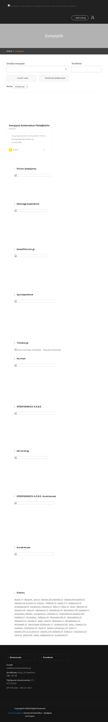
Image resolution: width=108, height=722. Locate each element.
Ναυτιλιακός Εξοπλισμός (40, 624)
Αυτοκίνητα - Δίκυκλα (41, 606)
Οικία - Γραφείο (77, 624)
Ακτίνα (10, 86)
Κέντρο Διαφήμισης (15, 713)
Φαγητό (27, 635)
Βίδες (56, 606)
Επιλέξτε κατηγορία (15, 63)
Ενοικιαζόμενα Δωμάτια (71, 613)
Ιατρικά (32, 621)
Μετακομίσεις (72, 621)
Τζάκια (68, 631)
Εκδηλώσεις (41, 610)
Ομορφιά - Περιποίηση (25, 628)
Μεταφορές (20, 624)
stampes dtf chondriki (52, 599)
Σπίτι (72, 628)
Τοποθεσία (77, 63)
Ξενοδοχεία (61, 624)
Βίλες (65, 606)
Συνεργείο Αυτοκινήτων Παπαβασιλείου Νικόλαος (36, 125)
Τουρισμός (80, 631)
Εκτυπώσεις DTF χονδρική (76, 610)
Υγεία (18, 635)
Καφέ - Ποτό (44, 621)
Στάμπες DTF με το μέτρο (26, 631)
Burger (18, 599)
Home (9, 51)
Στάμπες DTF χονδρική (51, 631)
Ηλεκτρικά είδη (58, 617)
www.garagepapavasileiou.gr (22, 139)
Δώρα (30, 610)
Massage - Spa (32, 599)
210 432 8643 (16, 142)
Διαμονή (20, 610)
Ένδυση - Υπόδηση (46, 603)
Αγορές (62, 603)
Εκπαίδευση (56, 610)
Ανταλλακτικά (21, 606)
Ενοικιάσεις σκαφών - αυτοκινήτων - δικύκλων (36, 613)
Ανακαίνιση (74, 603)
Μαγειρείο (58, 621)
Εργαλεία (19, 617)
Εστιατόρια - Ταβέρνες (37, 617)
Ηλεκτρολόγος (74, 617)
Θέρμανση (20, 621)
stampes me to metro (25, 603)
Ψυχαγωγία (61, 635)
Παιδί (42, 628)
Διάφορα (12, 128)
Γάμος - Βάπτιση (78, 606)
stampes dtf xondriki (74, 599)
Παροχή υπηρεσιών (57, 628)
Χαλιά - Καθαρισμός (44, 635)
